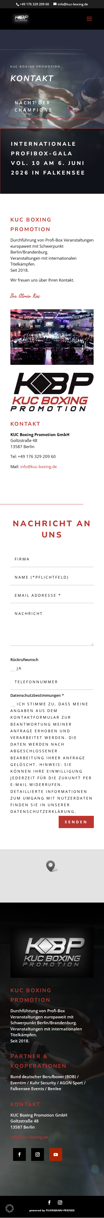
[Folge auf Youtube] (55, 1154)
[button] (9, 1208)
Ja (19, 668)
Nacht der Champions (34, 106)
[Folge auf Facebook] (19, 1154)
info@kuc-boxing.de (38, 466)
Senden (76, 821)
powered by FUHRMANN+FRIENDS (52, 1210)
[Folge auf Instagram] (37, 1154)
